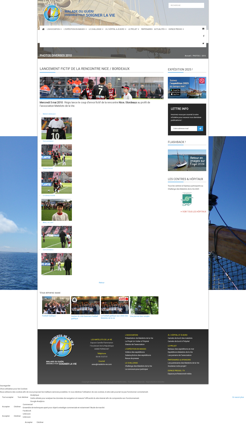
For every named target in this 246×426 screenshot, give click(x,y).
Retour (101, 283)
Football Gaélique (49, 316)
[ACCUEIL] (43, 29)
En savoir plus (238, 397)
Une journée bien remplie (139, 316)
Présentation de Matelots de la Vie (139, 338)
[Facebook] (203, 36)
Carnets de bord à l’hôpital (178, 341)
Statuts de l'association (134, 344)
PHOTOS (196, 56)
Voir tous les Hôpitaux (194, 212)
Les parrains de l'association (179, 355)
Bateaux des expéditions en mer (181, 349)
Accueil (188, 56)
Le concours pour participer (136, 369)
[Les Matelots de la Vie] (78, 14)
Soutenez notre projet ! (177, 366)
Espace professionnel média (179, 374)
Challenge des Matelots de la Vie (138, 366)
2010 (204, 56)
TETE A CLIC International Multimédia (111, 382)
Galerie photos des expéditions (138, 355)
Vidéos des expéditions (135, 352)
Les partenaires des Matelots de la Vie (184, 363)
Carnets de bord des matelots (180, 338)
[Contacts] (203, 29)
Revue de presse (132, 358)
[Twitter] (203, 43)
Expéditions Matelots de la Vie (180, 352)
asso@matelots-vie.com (102, 364)
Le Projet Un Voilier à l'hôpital (137, 341)
